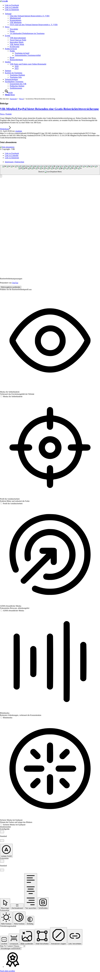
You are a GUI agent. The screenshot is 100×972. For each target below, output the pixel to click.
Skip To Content (6, 946)
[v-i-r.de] (4, 1)
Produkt (8, 114)
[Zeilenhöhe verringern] (2, 870)
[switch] (11, 396)
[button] (1, 176)
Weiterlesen (4, 129)
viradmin (18, 131)
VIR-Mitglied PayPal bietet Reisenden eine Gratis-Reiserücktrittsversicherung (49, 108)
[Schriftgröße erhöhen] (2, 831)
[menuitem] (52, 19)
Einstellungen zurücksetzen (10, 948)
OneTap (15, 283)
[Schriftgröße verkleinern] (2, 840)
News (2, 114)
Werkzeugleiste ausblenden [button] (10, 287)
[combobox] (50, 170)
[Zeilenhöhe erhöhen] (2, 861)
